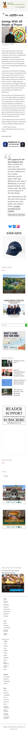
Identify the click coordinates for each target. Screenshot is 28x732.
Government (7, 609)
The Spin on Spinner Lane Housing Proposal (18, 392)
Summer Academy (6, 714)
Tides (5, 669)
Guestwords (7, 681)
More (5, 688)
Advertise (6, 693)
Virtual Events (5, 634)
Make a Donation (6, 710)
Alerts (5, 704)
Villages (6, 616)
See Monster (7, 627)
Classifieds (6, 695)
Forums (6, 476)
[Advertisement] (14, 549)
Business (6, 607)
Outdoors (6, 657)
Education (6, 613)
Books (5, 623)
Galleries (6, 625)
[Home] (14, 15)
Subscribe (6, 702)
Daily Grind (7, 611)
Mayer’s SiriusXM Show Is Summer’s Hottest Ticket (19, 373)
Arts (5, 621)
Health (5, 653)
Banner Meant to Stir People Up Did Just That (20, 382)
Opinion (6, 674)
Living (5, 641)
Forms (5, 697)
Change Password (6, 707)
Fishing (6, 646)
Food (5, 648)
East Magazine (6, 663)
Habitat (5, 650)
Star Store (6, 699)
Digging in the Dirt (19, 362)
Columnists (7, 676)
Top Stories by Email (7, 717)
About (5, 690)
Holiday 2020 (7, 136)
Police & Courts (6, 602)
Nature (5, 655)
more (3, 270)
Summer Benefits (6, 630)
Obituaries (6, 604)
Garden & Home (6, 666)
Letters (5, 683)
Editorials (6, 679)
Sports (5, 660)
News (5, 599)
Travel (5, 643)
